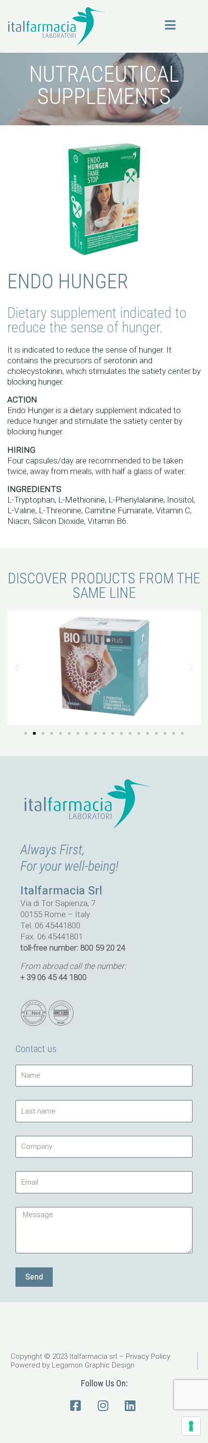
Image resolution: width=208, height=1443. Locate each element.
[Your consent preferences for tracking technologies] (191, 1426)
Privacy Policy (148, 1356)
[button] (17, 667)
